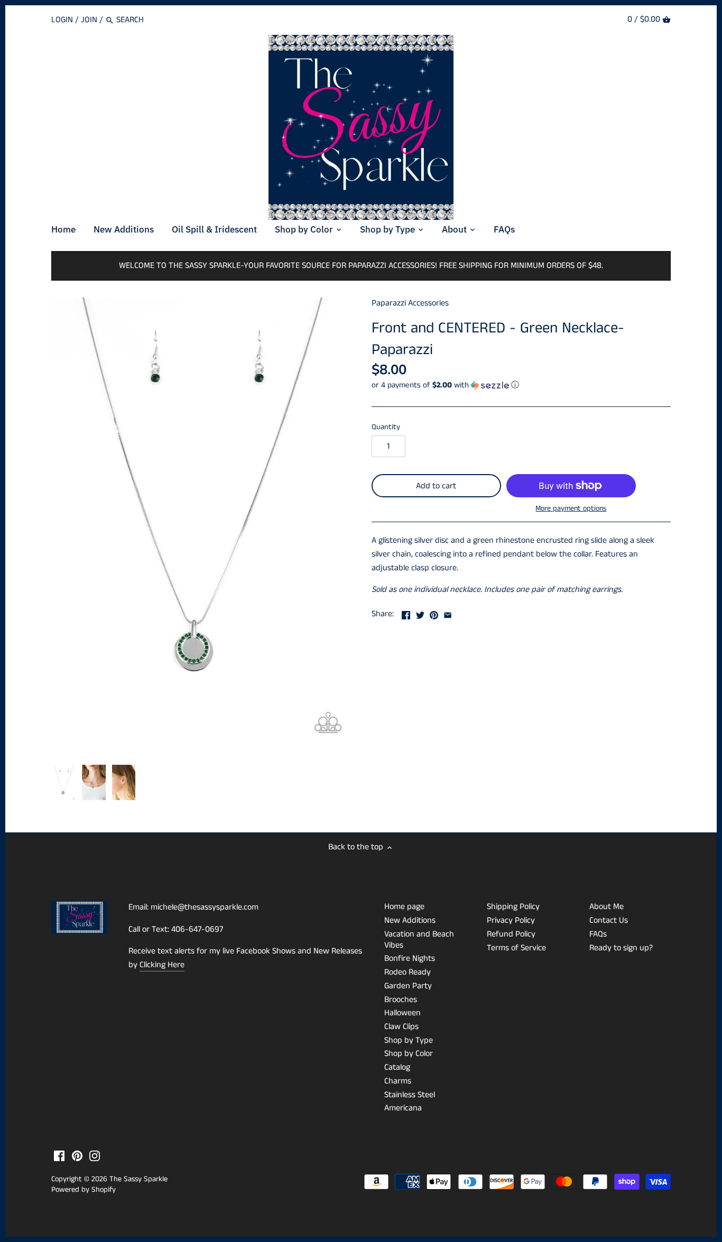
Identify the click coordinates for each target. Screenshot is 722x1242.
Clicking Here (162, 965)
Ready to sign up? (621, 948)
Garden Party (408, 986)
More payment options (570, 509)
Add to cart (436, 486)
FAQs (598, 934)
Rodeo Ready (407, 972)
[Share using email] (447, 613)
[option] (63, 782)
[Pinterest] (77, 1156)
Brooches (400, 1000)
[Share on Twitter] (420, 613)
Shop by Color (408, 1054)
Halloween (402, 1013)
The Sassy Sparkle (138, 1179)
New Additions (410, 920)
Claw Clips (401, 1027)
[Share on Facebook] (406, 613)
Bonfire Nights (409, 958)
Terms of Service (516, 948)
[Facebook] (59, 1156)
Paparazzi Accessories (410, 303)
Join (89, 20)
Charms (397, 1081)
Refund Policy (511, 934)
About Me (606, 907)
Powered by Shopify (83, 1189)
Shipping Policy (513, 907)
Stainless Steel (409, 1095)
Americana (403, 1108)
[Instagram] (94, 1156)
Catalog (397, 1067)
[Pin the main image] (434, 613)
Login (62, 20)
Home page (404, 907)
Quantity (386, 427)
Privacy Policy (511, 920)
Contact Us (608, 920)
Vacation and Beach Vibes (419, 939)
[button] (521, 385)
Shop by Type (408, 1040)
